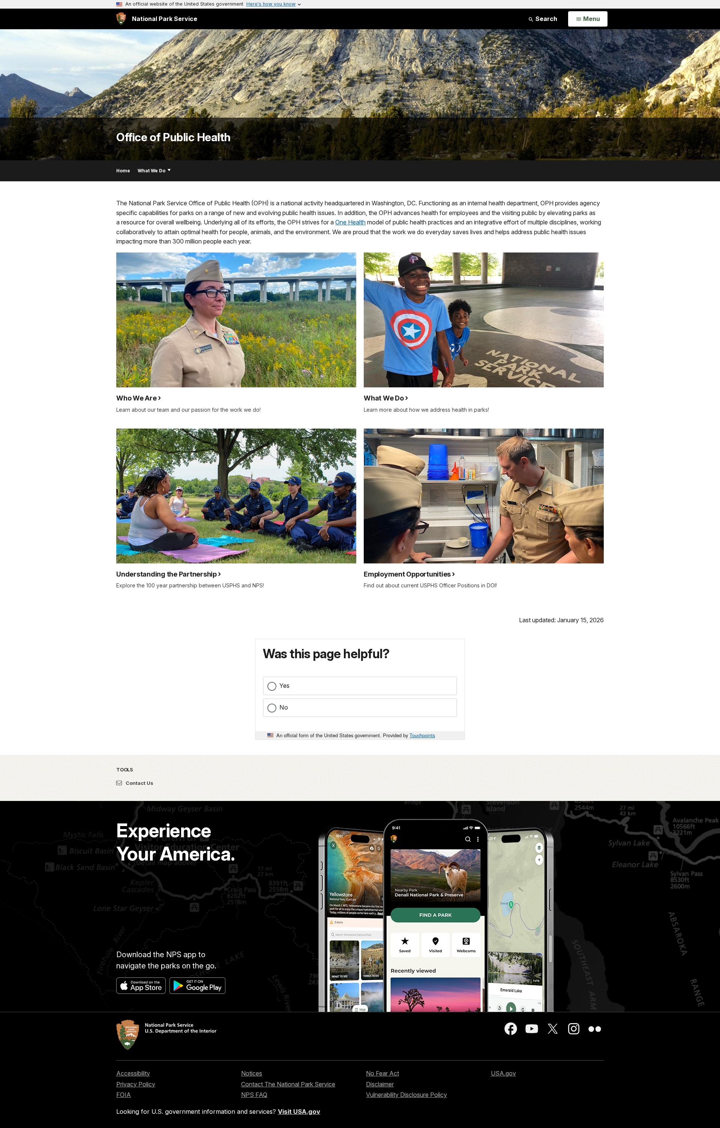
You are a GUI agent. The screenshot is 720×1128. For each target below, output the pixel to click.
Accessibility (133, 1073)
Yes (284, 685)
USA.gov (503, 1073)
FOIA (123, 1094)
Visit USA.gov (299, 1111)
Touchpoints (422, 735)
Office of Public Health (173, 137)
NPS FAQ (254, 1094)
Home (123, 170)
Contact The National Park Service (288, 1084)
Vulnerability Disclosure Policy (406, 1094)
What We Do (151, 170)
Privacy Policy (135, 1084)
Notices (251, 1073)
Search (545, 18)
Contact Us (138, 783)
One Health (350, 222)
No (283, 707)
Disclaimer (380, 1084)
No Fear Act (382, 1073)
